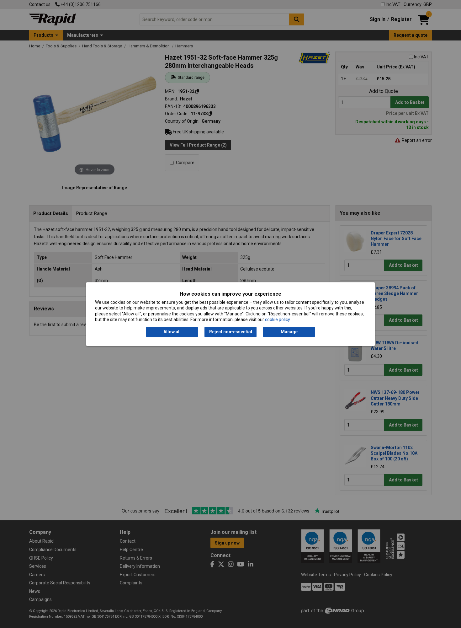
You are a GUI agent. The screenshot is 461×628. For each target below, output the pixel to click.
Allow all (172, 332)
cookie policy (277, 319)
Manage (289, 332)
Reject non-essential (230, 332)
